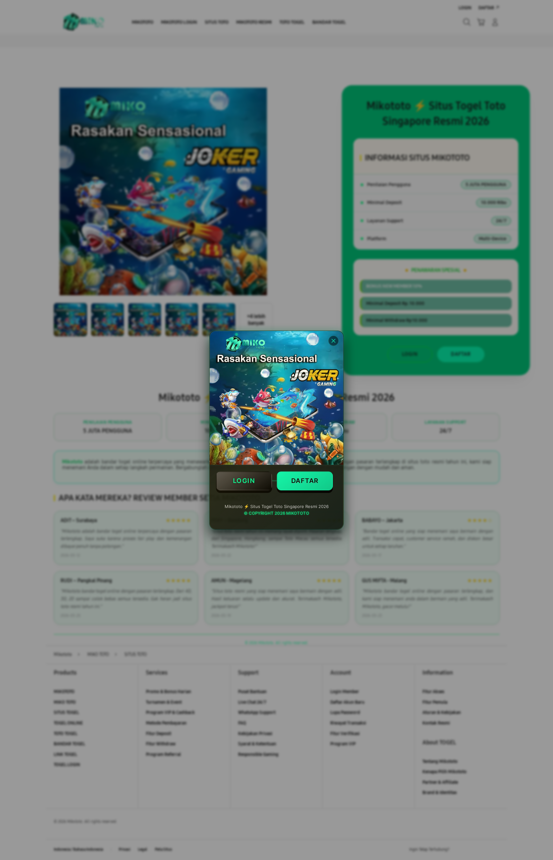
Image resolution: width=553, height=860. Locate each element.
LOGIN (244, 481)
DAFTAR (305, 481)
